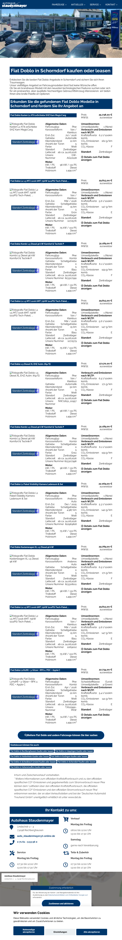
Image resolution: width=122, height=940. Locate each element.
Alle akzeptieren (92, 932)
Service (94, 4)
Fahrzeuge (58, 4)
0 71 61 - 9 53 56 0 (27, 841)
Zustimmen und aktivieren (61, 903)
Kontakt (110, 4)
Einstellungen (60, 932)
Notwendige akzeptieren (29, 930)
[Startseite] (14, 5)
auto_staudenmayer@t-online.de (36, 836)
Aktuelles (77, 4)
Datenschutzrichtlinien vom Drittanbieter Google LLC (68, 895)
